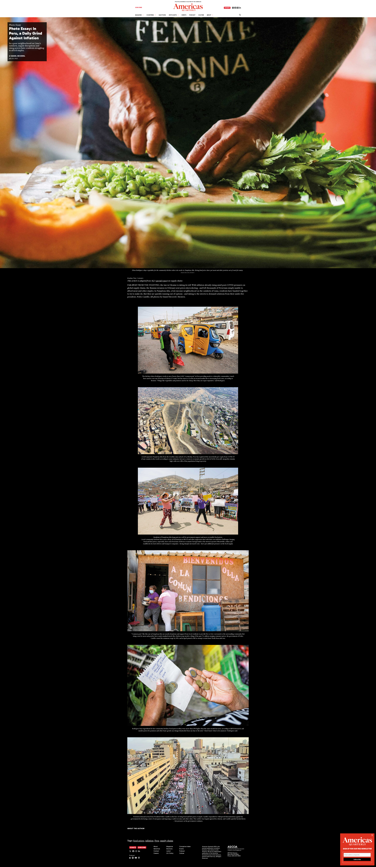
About (156, 846)
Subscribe (142, 847)
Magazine (169, 846)
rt (167, 281)
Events (184, 15)
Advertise (157, 849)
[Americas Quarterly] (188, 7)
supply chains (166, 840)
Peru (157, 840)
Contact (156, 851)
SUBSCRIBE (138, 7)
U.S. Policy (169, 853)
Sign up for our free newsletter (357, 848)
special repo (161, 281)
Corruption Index (185, 846)
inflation (149, 840)
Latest (168, 851)
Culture (201, 15)
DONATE (227, 8)
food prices (138, 840)
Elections (162, 15)
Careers (156, 853)
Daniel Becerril (18, 56)
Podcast (192, 15)
